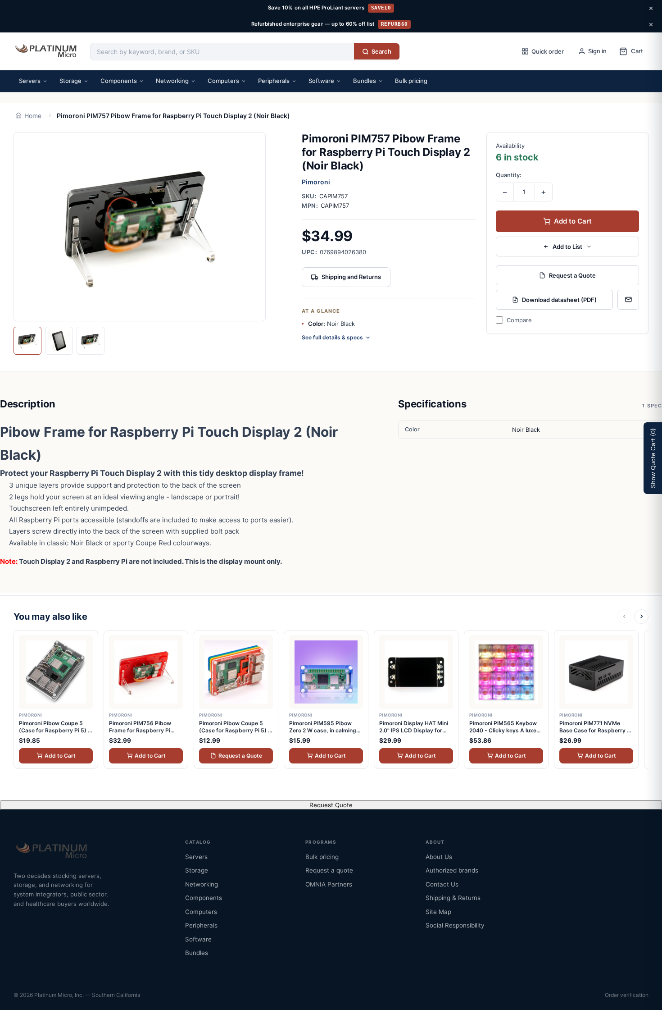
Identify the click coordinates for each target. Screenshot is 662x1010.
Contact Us (442, 884)
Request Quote (331, 805)
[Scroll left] (624, 616)
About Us (439, 856)
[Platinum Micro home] (47, 51)
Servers (30, 80)
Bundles (364, 80)
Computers (223, 80)
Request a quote (329, 870)
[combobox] (222, 51)
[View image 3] (90, 341)
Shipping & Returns (453, 897)
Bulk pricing (411, 80)
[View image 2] (59, 341)
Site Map (438, 911)
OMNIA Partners (328, 884)
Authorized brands (452, 870)
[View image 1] (27, 341)
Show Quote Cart (653, 458)
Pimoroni (316, 182)
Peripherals (274, 80)
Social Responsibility (455, 925)
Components (118, 80)
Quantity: (508, 174)
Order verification (626, 995)
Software (321, 80)
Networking (172, 80)
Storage (70, 80)
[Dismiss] (651, 8)
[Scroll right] (641, 616)
